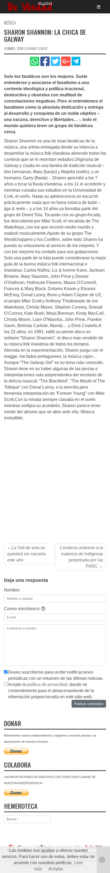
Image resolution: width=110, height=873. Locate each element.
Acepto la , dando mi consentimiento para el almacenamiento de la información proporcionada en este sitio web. (51, 690)
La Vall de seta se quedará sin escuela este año (26, 553)
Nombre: (12, 590)
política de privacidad (47, 684)
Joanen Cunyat (37, 48)
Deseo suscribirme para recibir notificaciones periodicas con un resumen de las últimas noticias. (55, 675)
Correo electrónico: (22, 608)
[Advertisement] (55, 479)
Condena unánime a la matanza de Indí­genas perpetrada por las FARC (81, 556)
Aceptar (55, 869)
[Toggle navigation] (99, 7)
